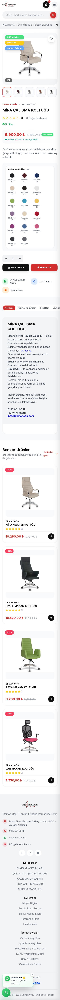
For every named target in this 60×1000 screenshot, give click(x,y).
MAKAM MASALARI (30, 889)
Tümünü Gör (48, 453)
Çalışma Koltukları (43, 25)
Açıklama (9, 308)
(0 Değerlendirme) (36, 118)
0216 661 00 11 (16, 831)
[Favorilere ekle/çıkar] (51, 38)
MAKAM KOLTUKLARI (30, 868)
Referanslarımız (30, 918)
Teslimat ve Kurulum (26, 308)
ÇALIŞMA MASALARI (30, 878)
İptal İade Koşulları (30, 943)
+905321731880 (17, 837)
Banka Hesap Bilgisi (30, 913)
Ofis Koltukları (25, 25)
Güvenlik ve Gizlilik (30, 964)
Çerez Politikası (30, 958)
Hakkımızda (30, 924)
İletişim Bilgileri (30, 903)
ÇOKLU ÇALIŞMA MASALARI (30, 873)
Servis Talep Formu (30, 908)
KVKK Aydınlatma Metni (30, 953)
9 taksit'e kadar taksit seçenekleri (23, 139)
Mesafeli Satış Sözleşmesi (30, 948)
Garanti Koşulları (30, 938)
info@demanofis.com (20, 844)
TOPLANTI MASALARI (30, 883)
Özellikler (44, 308)
